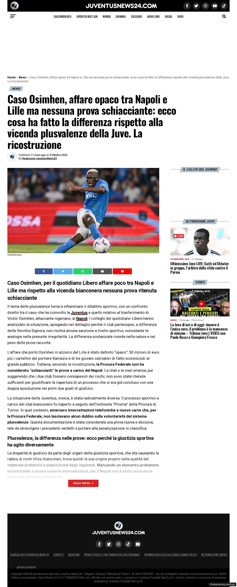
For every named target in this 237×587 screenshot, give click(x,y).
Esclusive (136, 16)
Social (168, 16)
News (22, 77)
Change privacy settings (222, 584)
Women (107, 16)
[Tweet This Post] (63, 271)
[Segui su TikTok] (128, 544)
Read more (81, 483)
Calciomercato (62, 16)
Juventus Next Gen (87, 16)
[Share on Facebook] (44, 271)
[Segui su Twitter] (109, 544)
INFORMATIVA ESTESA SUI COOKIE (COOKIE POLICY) (170, 554)
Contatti (58, 554)
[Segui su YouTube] (137, 544)
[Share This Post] (83, 271)
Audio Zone (153, 16)
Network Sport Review (214, 554)
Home (11, 77)
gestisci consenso (26, 567)
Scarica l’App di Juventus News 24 (29, 554)
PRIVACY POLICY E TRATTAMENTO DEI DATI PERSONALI (112, 554)
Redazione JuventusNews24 (39, 158)
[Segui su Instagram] (118, 544)
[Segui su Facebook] (99, 544)
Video (180, 16)
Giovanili (121, 16)
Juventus (79, 312)
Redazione (74, 554)
